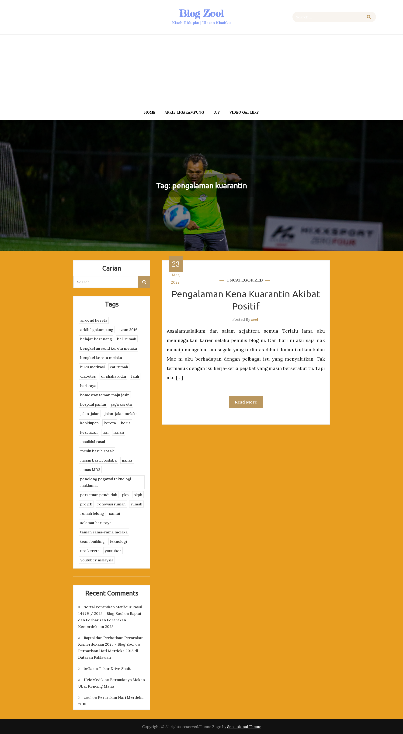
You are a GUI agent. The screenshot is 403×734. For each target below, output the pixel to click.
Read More (246, 402)
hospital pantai (93, 404)
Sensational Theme (244, 726)
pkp (125, 494)
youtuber (113, 550)
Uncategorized (244, 280)
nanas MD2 (90, 469)
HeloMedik (94, 679)
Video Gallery (244, 112)
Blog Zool (201, 13)
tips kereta (90, 550)
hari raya (88, 385)
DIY (216, 112)
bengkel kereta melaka (101, 357)
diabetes (88, 376)
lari (105, 432)
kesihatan (88, 432)
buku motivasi (92, 367)
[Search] (369, 17)
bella (88, 668)
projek (86, 504)
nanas (127, 460)
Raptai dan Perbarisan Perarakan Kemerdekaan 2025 (109, 620)
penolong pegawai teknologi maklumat (105, 482)
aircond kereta (93, 320)
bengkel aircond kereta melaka (108, 348)
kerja (126, 423)
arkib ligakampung (184, 112)
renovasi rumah (111, 504)
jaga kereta (121, 404)
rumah (136, 504)
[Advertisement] (201, 70)
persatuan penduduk (98, 494)
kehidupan (89, 423)
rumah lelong (92, 513)
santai (114, 513)
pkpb (138, 494)
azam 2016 (128, 329)
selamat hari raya (95, 522)
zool (254, 319)
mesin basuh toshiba (98, 460)
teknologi (118, 541)
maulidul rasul (92, 441)
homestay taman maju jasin (104, 395)
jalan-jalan (89, 413)
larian (119, 432)
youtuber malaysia (96, 560)
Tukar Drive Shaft (115, 668)
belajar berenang (96, 339)
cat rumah (119, 367)
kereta (110, 423)
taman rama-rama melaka (104, 532)
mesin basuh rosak (97, 451)
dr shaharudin (113, 376)
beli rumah (126, 339)
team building (92, 541)
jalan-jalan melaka (121, 413)
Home (149, 112)
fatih (135, 376)
